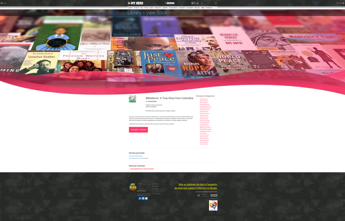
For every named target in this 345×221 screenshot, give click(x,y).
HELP (140, 186)
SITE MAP (155, 189)
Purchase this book (138, 130)
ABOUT (130, 8)
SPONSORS (208, 8)
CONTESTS (158, 8)
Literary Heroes (204, 124)
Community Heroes (205, 106)
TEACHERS (182, 8)
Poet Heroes (203, 133)
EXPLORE (197, 8)
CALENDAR (190, 8)
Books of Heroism (205, 120)
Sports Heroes (204, 137)
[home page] (137, 2)
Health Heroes (204, 119)
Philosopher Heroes (205, 131)
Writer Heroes (204, 142)
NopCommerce (146, 195)
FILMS (146, 8)
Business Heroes (204, 104)
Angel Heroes (204, 99)
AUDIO (151, 8)
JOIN (202, 8)
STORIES (136, 8)
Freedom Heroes (204, 113)
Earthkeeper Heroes (205, 108)
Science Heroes (204, 135)
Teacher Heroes (204, 138)
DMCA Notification (141, 190)
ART (142, 8)
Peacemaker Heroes (205, 129)
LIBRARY (165, 8)
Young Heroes (204, 144)
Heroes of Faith (204, 117)
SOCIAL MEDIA (173, 8)
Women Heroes (204, 140)
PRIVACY (140, 189)
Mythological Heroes (205, 128)
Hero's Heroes (204, 115)
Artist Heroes (203, 102)
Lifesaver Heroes (205, 122)
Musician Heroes (204, 126)
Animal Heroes (204, 100)
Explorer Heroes (204, 109)
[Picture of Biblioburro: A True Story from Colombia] (136, 98)
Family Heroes (204, 111)
